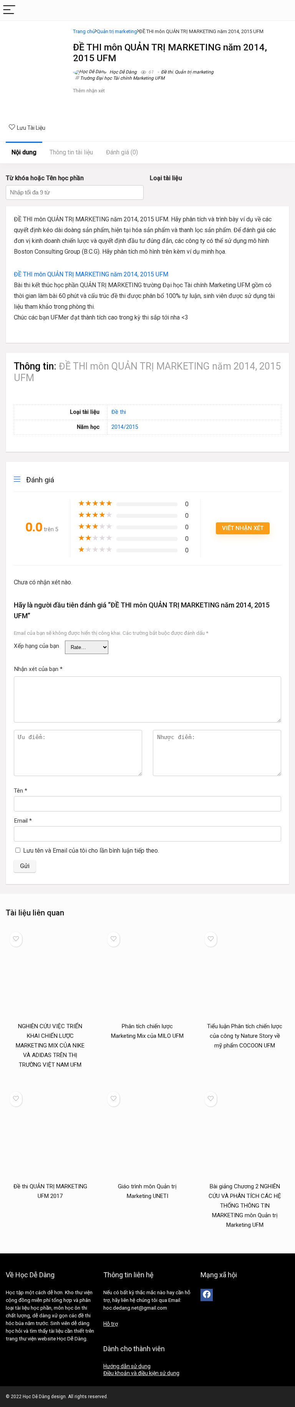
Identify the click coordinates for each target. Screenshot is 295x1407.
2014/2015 (124, 427)
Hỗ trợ (110, 1324)
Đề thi (167, 72)
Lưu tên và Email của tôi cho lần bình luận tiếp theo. (91, 850)
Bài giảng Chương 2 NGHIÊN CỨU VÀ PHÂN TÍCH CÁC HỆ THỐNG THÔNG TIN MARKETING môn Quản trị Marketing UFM (245, 1205)
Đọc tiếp (50, 1079)
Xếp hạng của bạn (36, 645)
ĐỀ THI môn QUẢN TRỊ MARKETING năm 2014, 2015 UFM (91, 274)
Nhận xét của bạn (38, 669)
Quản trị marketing (117, 31)
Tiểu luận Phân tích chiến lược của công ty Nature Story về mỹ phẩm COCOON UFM (244, 1036)
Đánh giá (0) (122, 152)
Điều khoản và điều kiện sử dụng (141, 1373)
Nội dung (24, 152)
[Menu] (9, 10)
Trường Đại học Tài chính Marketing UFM (122, 78)
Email (23, 820)
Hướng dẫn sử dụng (127, 1366)
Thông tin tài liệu (71, 152)
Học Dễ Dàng (122, 72)
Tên (20, 790)
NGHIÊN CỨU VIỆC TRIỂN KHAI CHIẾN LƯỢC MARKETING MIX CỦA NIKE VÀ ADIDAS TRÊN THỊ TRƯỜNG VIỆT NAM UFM (50, 1045)
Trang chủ (84, 31)
